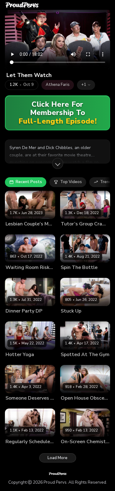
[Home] (22, 5)
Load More (57, 458)
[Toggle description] (57, 163)
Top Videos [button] (71, 182)
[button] (86, 85)
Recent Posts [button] (29, 182)
